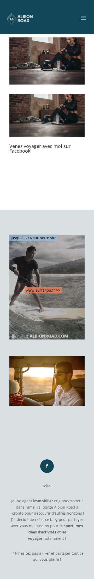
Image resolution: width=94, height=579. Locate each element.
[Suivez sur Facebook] (47, 466)
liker (46, 553)
